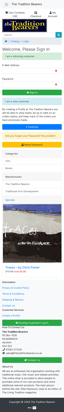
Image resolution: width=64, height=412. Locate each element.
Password (7, 78)
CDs (7, 160)
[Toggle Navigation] (6, 4)
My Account (52, 14)
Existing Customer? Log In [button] (33, 322)
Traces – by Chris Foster (22, 267)
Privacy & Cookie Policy (15, 287)
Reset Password (33, 144)
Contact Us (8, 305)
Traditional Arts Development (22, 191)
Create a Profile (11, 315)
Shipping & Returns (13, 299)
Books (8, 168)
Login (26, 41)
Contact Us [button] (33, 360)
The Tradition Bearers (26, 4)
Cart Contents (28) (16, 14)
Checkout (35, 16)
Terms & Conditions (13, 293)
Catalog (15, 41)
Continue (32, 126)
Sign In (33, 92)
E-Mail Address (10, 65)
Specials (10, 199)
